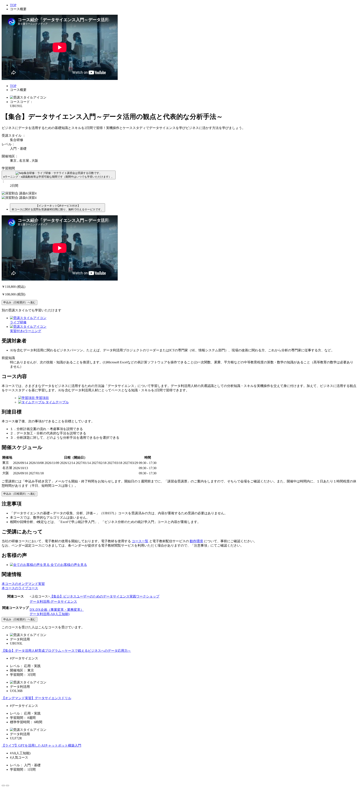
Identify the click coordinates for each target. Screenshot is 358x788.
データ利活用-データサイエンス (53, 601)
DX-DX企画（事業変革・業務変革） (57, 609)
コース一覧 (140, 541)
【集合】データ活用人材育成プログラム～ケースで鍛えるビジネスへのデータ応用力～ (66, 650)
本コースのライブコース (20, 588)
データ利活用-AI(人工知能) (49, 614)
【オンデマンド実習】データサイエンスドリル (36, 698)
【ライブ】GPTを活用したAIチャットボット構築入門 (41, 745)
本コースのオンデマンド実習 (23, 584)
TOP (13, 5)
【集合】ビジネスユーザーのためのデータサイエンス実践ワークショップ (104, 596)
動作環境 (196, 541)
